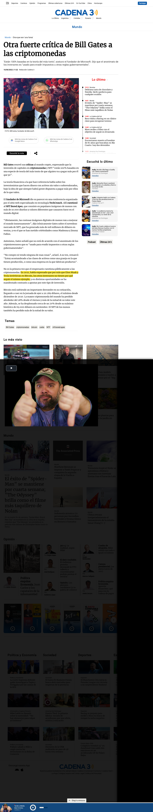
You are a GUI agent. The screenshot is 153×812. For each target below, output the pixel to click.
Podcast (92, 242)
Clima (89, 3)
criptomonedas (22, 327)
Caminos (23, 3)
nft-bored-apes (59, 327)
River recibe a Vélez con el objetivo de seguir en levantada (99, 130)
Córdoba (77, 18)
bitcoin (34, 327)
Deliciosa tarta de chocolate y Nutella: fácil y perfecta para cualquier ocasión (98, 92)
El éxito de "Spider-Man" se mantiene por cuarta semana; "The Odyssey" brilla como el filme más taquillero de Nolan (99, 106)
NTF (48, 327)
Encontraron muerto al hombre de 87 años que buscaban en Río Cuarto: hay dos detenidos (100, 142)
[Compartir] (35, 154)
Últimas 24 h (69, 3)
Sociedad (93, 138)
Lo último (99, 79)
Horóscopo (98, 3)
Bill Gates (10, 327)
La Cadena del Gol (96, 116)
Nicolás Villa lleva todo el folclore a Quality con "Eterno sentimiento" (100, 156)
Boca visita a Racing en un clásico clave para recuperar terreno (100, 119)
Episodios (95, 176)
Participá (142, 3)
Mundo (98, 18)
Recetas (92, 87)
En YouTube (80, 3)
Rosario (88, 18)
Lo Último (55, 18)
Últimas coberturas (55, 3)
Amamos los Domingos (97, 151)
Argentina (64, 18)
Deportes (14, 3)
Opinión (32, 3)
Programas (42, 3)
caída (42, 327)
